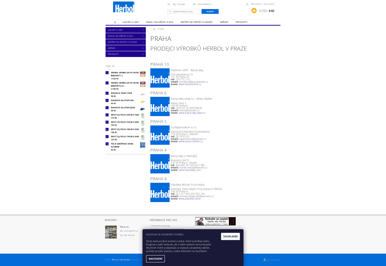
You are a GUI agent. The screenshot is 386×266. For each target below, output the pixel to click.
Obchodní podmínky (160, 225)
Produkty (242, 22)
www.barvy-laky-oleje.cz (192, 112)
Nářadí (224, 22)
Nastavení (155, 258)
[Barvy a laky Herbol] (123, 7)
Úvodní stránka (115, 22)
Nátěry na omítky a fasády (197, 22)
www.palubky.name (190, 198)
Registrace (269, 4)
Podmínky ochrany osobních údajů (167, 229)
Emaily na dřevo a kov (159, 22)
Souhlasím (230, 236)
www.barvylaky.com (190, 170)
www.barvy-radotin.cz (191, 141)
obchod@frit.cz (131, 231)
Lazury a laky (130, 22)
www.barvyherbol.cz (190, 84)
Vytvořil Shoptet (273, 260)
